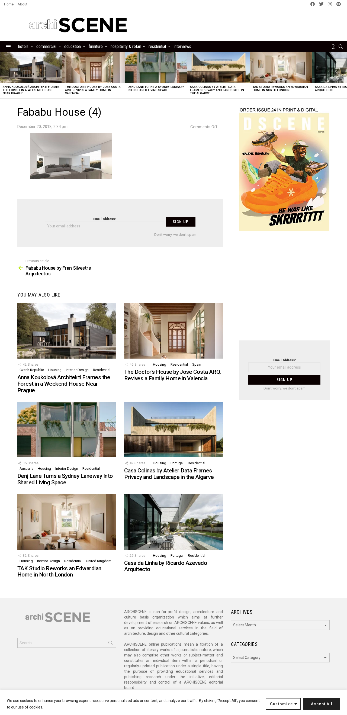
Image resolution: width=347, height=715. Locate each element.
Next (344, 75)
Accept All (321, 704)
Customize (281, 704)
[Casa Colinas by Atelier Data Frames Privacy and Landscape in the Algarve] (218, 67)
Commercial (46, 46)
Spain (196, 364)
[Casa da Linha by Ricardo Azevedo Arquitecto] (173, 522)
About (22, 4)
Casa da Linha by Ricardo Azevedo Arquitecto (165, 566)
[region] (173, 702)
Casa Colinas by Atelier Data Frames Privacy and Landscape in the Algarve (217, 90)
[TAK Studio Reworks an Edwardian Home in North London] (281, 67)
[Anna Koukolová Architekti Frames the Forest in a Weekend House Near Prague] (31, 67)
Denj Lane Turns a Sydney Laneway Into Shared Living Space (156, 88)
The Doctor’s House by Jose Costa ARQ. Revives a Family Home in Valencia (93, 90)
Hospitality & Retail (126, 46)
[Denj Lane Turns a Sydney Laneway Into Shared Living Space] (156, 67)
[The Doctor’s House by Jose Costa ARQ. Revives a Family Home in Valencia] (93, 67)
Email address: (104, 219)
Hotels (23, 46)
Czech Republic (32, 370)
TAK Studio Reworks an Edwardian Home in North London (280, 88)
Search (110, 644)
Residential (157, 46)
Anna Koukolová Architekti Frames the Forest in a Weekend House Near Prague (31, 90)
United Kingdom (98, 561)
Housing (55, 370)
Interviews (182, 46)
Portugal (177, 463)
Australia (26, 468)
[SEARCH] (341, 46)
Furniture (96, 46)
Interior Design (77, 370)
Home (9, 4)
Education (72, 46)
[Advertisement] (284, 289)
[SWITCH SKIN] (334, 46)
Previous (2, 75)
